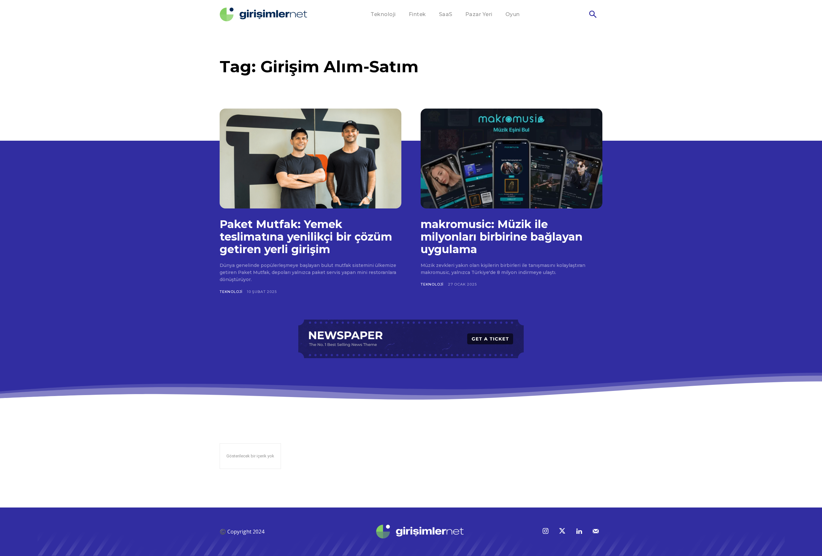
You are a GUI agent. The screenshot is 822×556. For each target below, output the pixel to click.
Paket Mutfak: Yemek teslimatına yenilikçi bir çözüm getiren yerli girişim (306, 236)
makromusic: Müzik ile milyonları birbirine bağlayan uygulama (501, 236)
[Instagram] (545, 531)
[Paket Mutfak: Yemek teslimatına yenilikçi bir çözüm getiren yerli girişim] (310, 158)
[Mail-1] (595, 531)
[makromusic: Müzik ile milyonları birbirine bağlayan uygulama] (511, 158)
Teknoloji (231, 291)
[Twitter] (562, 531)
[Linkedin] (579, 531)
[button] (592, 14)
